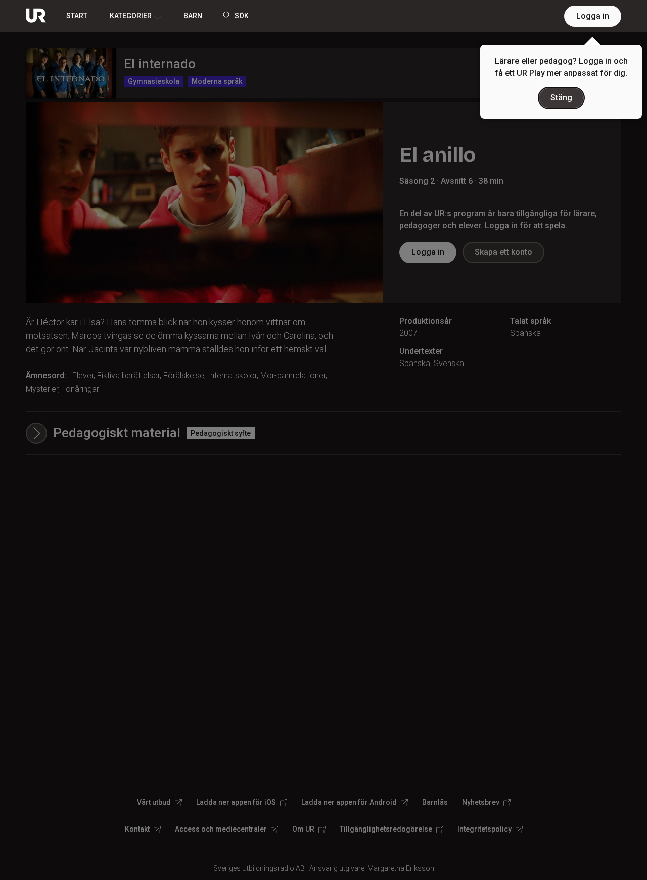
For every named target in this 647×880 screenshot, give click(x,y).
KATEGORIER (131, 16)
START (76, 16)
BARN (192, 16)
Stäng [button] (561, 97)
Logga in (592, 16)
